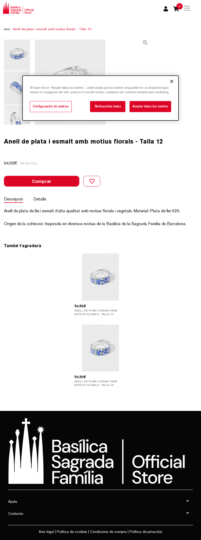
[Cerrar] (171, 81)
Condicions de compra (108, 532)
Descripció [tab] (13, 199)
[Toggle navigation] (187, 8)
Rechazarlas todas (108, 106)
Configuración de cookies (51, 106)
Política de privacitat (146, 532)
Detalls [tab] (40, 199)
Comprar (41, 181)
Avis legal (46, 532)
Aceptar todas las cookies (150, 106)
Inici (7, 29)
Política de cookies (72, 532)
